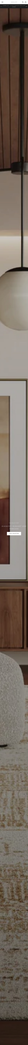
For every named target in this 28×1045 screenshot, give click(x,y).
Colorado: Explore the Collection (14, 533)
